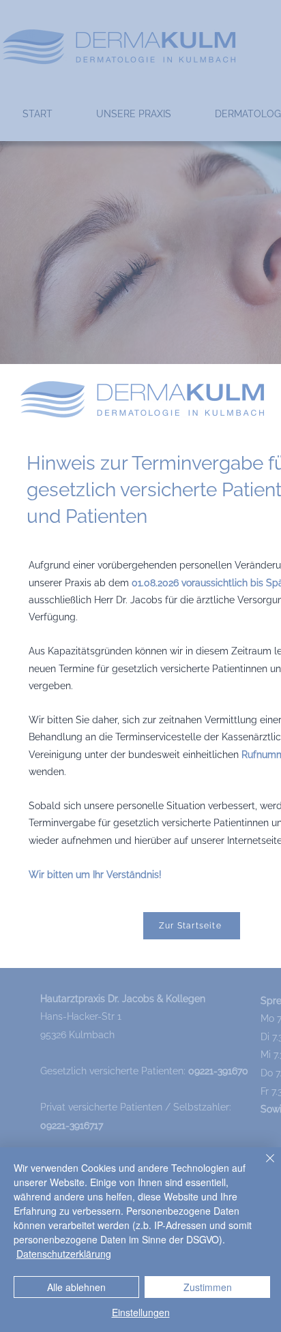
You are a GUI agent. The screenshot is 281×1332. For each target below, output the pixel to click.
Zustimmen (207, 1287)
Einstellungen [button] (141, 1312)
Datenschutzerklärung (63, 1253)
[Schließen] (262, 1166)
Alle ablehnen (76, 1287)
